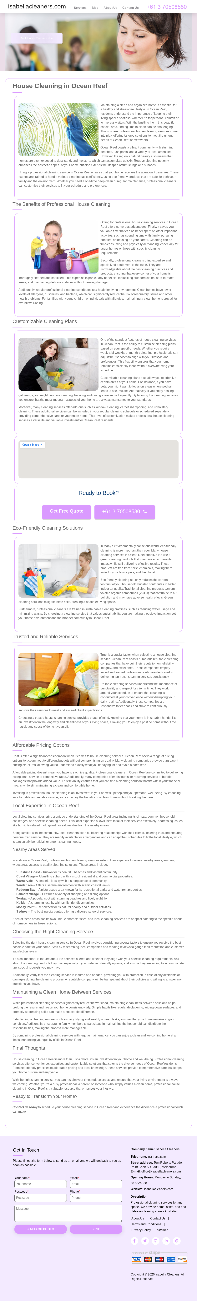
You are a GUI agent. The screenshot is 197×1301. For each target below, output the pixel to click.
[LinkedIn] (166, 1241)
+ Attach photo (40, 1229)
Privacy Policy (141, 1230)
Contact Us (130, 7)
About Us (110, 7)
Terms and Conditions (146, 1224)
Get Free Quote (66, 511)
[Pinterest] (177, 1241)
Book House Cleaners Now (36, 38)
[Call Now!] (168, 6)
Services (80, 7)
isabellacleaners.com (158, 1189)
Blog (95, 7)
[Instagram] (155, 1241)
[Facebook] (134, 1241)
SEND (96, 1229)
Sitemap (162, 1230)
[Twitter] (145, 1241)
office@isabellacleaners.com (161, 1171)
